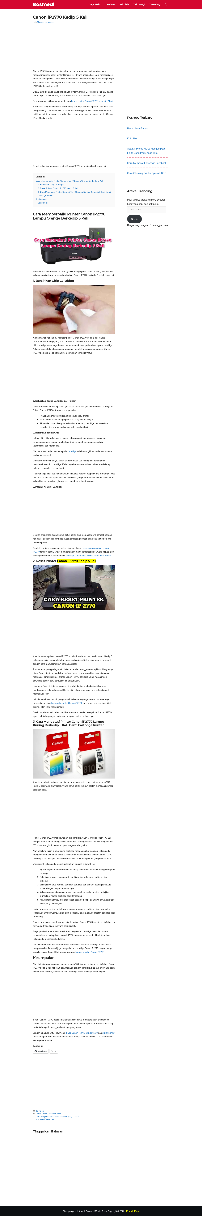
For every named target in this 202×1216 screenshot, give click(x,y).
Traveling (154, 4)
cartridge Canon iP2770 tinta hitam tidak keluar (88, 555)
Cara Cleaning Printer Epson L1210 (146, 173)
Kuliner (111, 4)
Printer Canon (55, 1114)
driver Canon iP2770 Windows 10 (82, 1033)
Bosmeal (43, 4)
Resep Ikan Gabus (137, 128)
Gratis (134, 219)
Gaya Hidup (95, 4)
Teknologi (139, 4)
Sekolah (124, 4)
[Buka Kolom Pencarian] (165, 4)
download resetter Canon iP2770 (66, 703)
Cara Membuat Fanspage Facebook (147, 163)
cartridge (72, 451)
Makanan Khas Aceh (45, 1119)
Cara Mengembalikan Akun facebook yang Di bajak (58, 1116)
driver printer (108, 1033)
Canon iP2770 (42, 1114)
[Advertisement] (74, 47)
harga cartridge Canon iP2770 (89, 952)
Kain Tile (132, 138)
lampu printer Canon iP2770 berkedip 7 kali (92, 101)
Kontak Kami (132, 1211)
